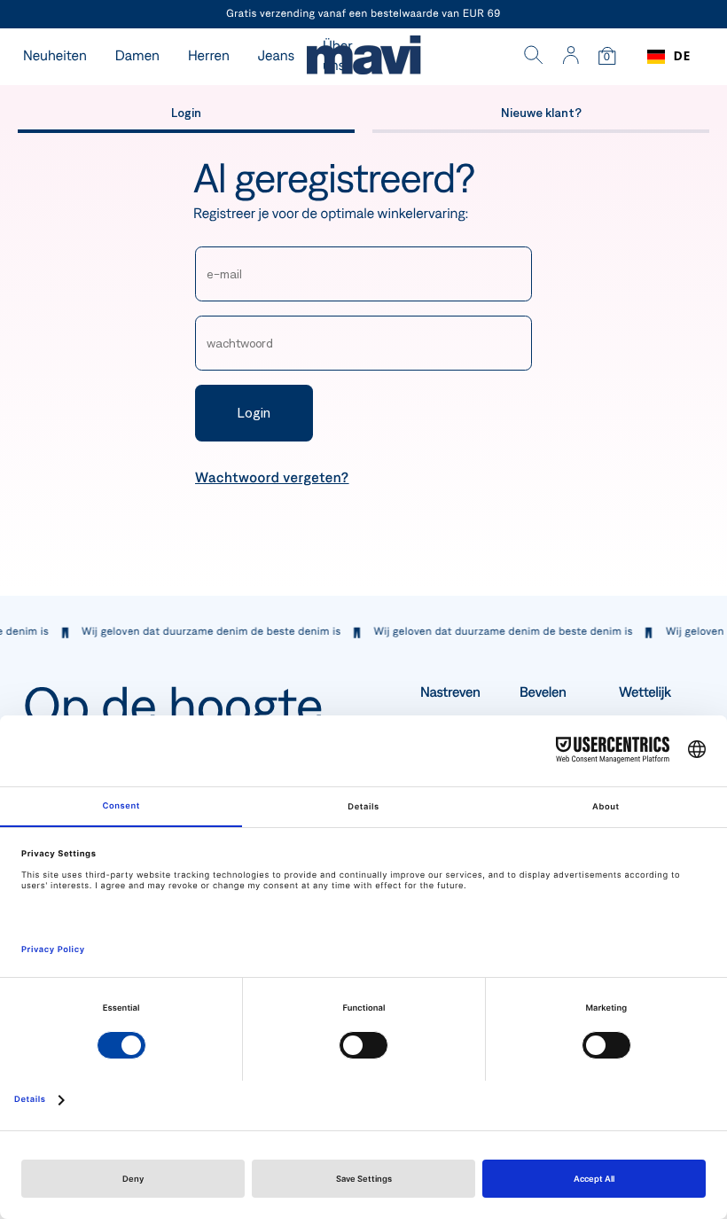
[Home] (363, 57)
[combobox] (669, 56)
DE (682, 56)
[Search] (533, 56)
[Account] (570, 56)
